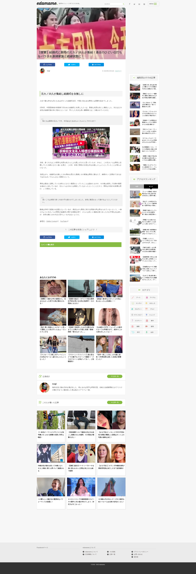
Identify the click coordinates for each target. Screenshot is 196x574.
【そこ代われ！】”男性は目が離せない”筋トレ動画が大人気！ (149, 104)
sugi (47, 71)
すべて (151, 186)
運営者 (136, 557)
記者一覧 (116, 376)
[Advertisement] (81, 82)
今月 (137, 186)
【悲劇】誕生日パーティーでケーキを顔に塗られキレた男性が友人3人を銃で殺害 (81, 468)
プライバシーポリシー (141, 552)
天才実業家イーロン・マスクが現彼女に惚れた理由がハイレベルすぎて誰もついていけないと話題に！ (149, 151)
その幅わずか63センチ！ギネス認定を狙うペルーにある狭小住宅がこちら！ (111, 500)
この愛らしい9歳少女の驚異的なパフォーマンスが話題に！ (50, 500)
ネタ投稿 (112, 552)
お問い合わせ (138, 554)
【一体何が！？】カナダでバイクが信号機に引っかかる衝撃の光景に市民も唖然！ (51, 434)
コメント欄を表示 (47, 244)
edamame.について (91, 552)
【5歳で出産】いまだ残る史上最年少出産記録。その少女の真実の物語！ (149, 249)
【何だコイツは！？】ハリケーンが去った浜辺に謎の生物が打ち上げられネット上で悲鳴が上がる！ (149, 133)
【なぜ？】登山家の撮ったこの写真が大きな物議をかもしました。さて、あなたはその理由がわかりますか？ (149, 279)
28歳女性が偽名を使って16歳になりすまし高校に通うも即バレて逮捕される (51, 468)
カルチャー (118, 71)
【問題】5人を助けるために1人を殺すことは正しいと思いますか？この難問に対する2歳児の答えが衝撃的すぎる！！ (149, 224)
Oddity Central (51, 221)
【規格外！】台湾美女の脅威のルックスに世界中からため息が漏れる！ (149, 122)
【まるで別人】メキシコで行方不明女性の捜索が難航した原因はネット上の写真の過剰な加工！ (111, 434)
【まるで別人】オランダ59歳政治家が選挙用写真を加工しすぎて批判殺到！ (111, 467)
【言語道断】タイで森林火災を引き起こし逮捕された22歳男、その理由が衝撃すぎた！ (81, 434)
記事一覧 (116, 402)
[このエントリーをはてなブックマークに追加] (96, 65)
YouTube (63, 221)
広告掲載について (91, 554)
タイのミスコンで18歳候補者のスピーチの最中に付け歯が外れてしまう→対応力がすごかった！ (81, 501)
